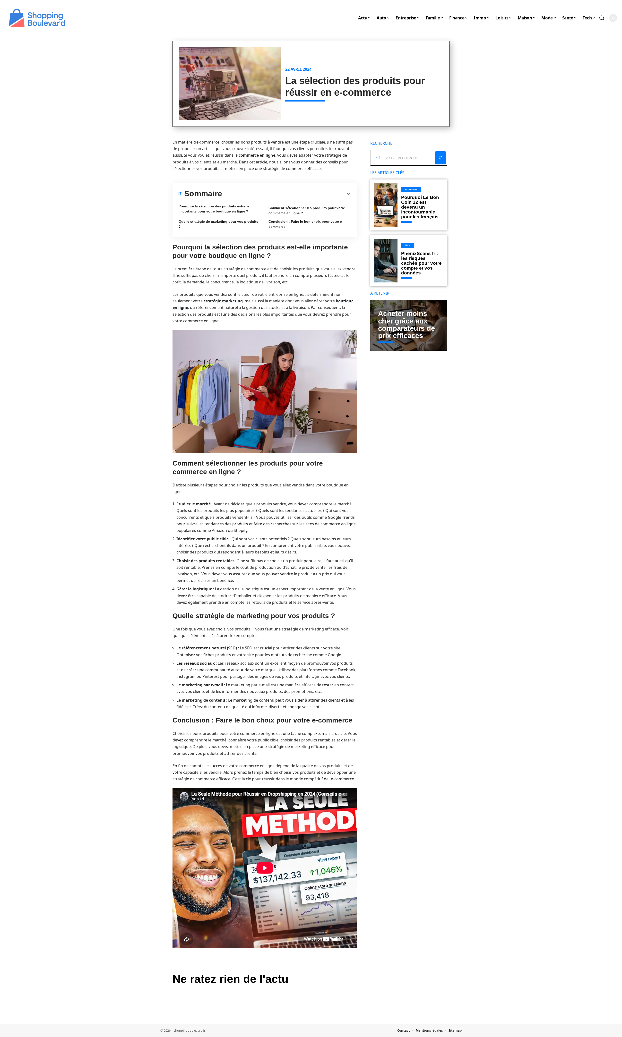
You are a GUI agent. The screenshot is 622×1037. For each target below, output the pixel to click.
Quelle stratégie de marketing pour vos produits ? (218, 224)
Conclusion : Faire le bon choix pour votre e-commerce (305, 224)
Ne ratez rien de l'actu (230, 979)
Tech (407, 245)
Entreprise (411, 189)
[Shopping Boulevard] (37, 17)
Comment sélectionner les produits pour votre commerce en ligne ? (306, 210)
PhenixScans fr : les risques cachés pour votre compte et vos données (421, 263)
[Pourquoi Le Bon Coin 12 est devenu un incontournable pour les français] (385, 205)
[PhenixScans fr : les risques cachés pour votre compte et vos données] (385, 260)
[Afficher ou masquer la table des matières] (286, 194)
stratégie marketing (223, 301)
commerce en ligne (257, 155)
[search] (601, 18)
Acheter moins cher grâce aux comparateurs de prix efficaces (406, 325)
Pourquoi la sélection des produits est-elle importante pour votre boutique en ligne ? (214, 208)
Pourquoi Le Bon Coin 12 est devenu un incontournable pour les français (420, 207)
